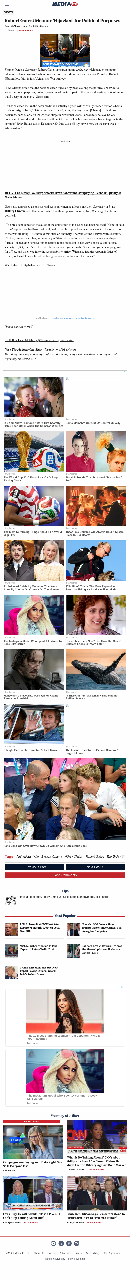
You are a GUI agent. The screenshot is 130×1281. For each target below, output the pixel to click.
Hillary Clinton (74, 856)
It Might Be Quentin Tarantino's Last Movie (31, 750)
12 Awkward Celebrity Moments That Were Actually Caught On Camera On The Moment (32, 588)
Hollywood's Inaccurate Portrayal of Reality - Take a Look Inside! (32, 697)
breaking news (58, 318)
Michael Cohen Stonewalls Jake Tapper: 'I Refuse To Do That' (38, 947)
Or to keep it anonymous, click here (85, 896)
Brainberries (9, 419)
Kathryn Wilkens (12, 1222)
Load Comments (65, 875)
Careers (51, 1253)
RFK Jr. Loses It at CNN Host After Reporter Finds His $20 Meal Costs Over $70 (40, 927)
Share (11, 30)
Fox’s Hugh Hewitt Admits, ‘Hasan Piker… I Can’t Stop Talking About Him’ (31, 1216)
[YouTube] (53, 1243)
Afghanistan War (27, 856)
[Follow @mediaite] (61, 1243)
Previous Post (36, 867)
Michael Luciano (75, 1169)
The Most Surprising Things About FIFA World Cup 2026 (33, 533)
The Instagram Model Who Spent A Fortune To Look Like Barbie (33, 643)
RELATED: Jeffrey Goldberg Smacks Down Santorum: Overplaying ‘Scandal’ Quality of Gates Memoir (63, 195)
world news (68, 318)
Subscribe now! (27, 359)
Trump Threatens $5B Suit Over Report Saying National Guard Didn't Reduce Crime (39, 970)
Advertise (65, 1253)
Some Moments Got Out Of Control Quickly (93, 423)
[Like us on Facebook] (68, 1243)
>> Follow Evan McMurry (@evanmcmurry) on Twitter (39, 340)
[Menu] (9, 4)
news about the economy (85, 318)
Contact (80, 1258)
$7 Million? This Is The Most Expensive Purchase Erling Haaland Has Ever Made (91, 588)
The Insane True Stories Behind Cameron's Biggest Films (92, 752)
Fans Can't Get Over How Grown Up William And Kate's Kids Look (45, 845)
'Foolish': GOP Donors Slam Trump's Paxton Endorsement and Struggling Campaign (102, 927)
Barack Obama (51, 856)
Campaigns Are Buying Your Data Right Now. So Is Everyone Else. (33, 1164)
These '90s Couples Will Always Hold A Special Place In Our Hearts (95, 533)
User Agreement (112, 1253)
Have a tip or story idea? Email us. (40, 896)
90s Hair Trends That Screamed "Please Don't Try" (94, 479)
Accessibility (92, 1253)
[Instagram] (76, 1243)
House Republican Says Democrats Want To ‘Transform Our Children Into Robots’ (96, 1216)
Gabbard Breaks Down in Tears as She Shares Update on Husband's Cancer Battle (102, 949)
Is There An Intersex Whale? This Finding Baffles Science (91, 697)
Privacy (78, 1253)
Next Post (94, 867)
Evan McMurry (12, 26)
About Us (39, 1253)
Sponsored (9, 1170)
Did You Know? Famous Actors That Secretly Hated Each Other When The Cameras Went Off (33, 424)
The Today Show (118, 856)
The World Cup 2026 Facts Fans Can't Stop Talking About (31, 479)
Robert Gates (95, 856)
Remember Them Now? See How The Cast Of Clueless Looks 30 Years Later (94, 643)
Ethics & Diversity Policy (59, 1258)
